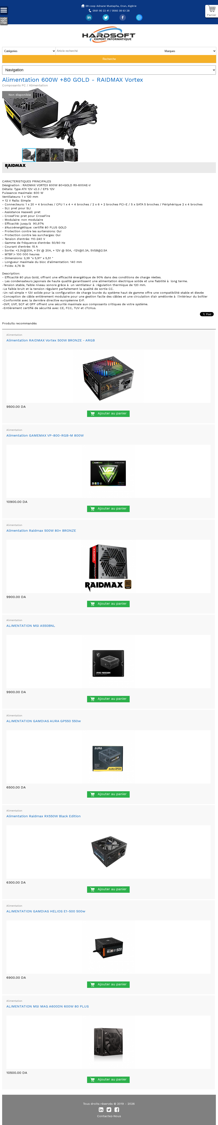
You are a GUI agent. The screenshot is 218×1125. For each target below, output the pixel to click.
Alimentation (14, 334)
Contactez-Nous (109, 1116)
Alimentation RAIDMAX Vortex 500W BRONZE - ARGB (50, 340)
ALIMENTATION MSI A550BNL (30, 626)
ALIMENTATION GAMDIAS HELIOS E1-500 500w (45, 911)
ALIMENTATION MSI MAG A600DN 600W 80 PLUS (47, 1006)
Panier (211, 15)
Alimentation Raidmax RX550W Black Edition (43, 816)
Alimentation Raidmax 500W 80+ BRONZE (41, 530)
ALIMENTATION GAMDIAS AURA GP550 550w (43, 721)
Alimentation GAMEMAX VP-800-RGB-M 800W (45, 435)
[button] (94, 90)
